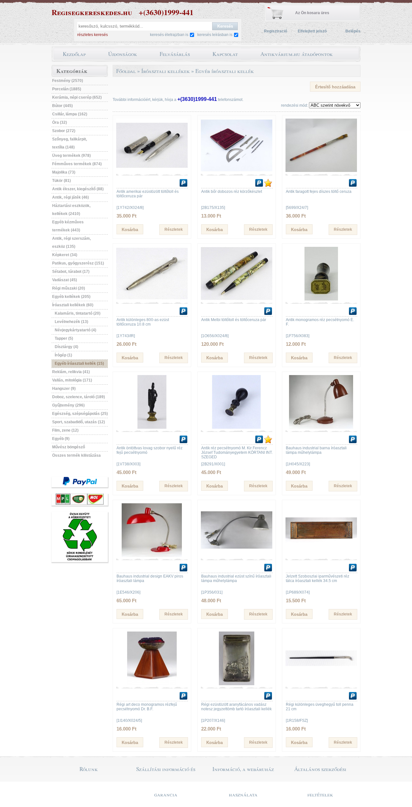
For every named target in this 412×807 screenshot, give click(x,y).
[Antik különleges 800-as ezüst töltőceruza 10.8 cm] (152, 299)
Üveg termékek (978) (71, 155)
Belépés (352, 31)
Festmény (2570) (67, 80)
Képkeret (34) (64, 255)
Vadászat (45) (64, 280)
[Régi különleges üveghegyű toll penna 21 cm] (321, 684)
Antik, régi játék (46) (70, 197)
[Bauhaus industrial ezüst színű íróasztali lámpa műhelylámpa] (236, 555)
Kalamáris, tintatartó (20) (77, 313)
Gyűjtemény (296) (68, 405)
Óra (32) (59, 122)
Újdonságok (122, 54)
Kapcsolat (225, 54)
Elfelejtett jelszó (312, 31)
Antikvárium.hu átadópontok (296, 54)
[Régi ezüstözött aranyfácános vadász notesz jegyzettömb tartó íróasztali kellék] (236, 684)
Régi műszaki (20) (68, 288)
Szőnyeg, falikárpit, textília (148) (69, 143)
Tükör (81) (61, 180)
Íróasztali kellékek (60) (72, 305)
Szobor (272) (63, 131)
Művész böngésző (68, 447)
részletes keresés (92, 34)
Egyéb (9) (61, 438)
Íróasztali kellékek (165, 71)
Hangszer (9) (64, 388)
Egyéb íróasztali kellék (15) (79, 363)
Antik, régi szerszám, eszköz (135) (71, 242)
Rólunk (89, 769)
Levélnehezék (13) (71, 321)
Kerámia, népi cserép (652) (77, 97)
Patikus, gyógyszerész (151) (78, 263)
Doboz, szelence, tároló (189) (78, 397)
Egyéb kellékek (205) (71, 296)
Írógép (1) (63, 355)
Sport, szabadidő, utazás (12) (78, 422)
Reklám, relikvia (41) (71, 372)
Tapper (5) (64, 338)
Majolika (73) (63, 172)
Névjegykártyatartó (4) (75, 330)
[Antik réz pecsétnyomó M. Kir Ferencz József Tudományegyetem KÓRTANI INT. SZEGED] (236, 427)
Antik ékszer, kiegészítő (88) (78, 189)
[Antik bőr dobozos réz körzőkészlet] (236, 171)
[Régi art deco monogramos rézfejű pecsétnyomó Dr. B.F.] (152, 684)
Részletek (173, 229)
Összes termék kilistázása (76, 455)
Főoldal (126, 71)
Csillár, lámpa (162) (69, 114)
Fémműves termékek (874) (77, 164)
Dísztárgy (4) (66, 347)
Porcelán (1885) (66, 89)
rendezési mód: (294, 105)
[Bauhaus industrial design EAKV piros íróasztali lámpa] (152, 555)
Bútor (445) (62, 105)
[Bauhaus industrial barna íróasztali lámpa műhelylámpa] (321, 427)
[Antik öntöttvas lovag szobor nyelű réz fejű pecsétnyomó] (152, 427)
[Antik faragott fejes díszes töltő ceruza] (321, 171)
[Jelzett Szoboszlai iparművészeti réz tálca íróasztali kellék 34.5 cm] (321, 555)
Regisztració (275, 31)
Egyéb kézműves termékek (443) (68, 226)
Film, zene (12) (65, 430)
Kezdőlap (74, 54)
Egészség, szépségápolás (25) (80, 413)
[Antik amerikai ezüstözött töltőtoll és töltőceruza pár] (152, 171)
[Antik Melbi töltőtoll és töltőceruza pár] (236, 299)
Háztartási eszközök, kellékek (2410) (71, 209)
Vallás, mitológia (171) (72, 380)
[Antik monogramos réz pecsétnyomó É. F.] (321, 299)
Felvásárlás (175, 54)
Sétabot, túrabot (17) (70, 271)
